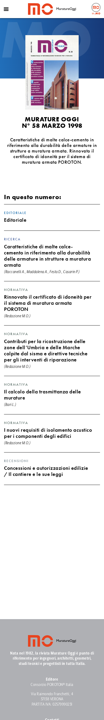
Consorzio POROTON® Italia (52, 684)
